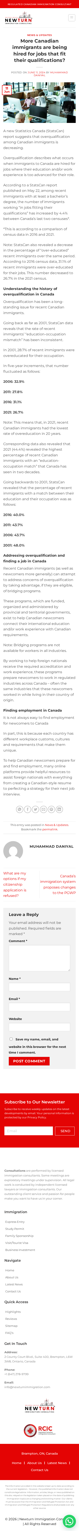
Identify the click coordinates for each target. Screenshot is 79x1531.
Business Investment (20, 1250)
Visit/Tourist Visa (16, 1243)
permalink (49, 829)
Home (9, 1270)
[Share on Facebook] (27, 809)
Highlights (13, 1311)
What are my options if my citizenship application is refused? (14, 884)
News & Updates (39, 35)
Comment (18, 941)
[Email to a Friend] (43, 809)
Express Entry (15, 1221)
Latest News (14, 1284)
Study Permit (14, 1229)
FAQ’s (9, 1333)
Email (14, 999)
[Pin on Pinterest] (51, 809)
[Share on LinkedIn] (59, 809)
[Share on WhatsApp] (19, 809)
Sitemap (11, 1326)
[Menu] (71, 17)
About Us (11, 1277)
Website (15, 1019)
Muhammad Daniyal (51, 74)
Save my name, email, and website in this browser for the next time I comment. (37, 1045)
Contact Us (13, 1291)
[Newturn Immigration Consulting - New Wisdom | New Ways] (18, 18)
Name (15, 979)
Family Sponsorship (19, 1236)
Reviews (11, 1319)
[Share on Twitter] (35, 809)
